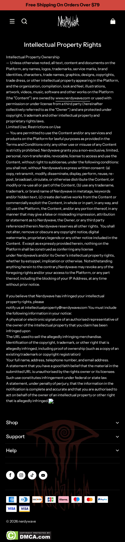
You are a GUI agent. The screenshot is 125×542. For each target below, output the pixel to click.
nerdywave (27, 521)
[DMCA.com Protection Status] (28, 539)
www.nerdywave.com (73, 98)
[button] (12, 21)
